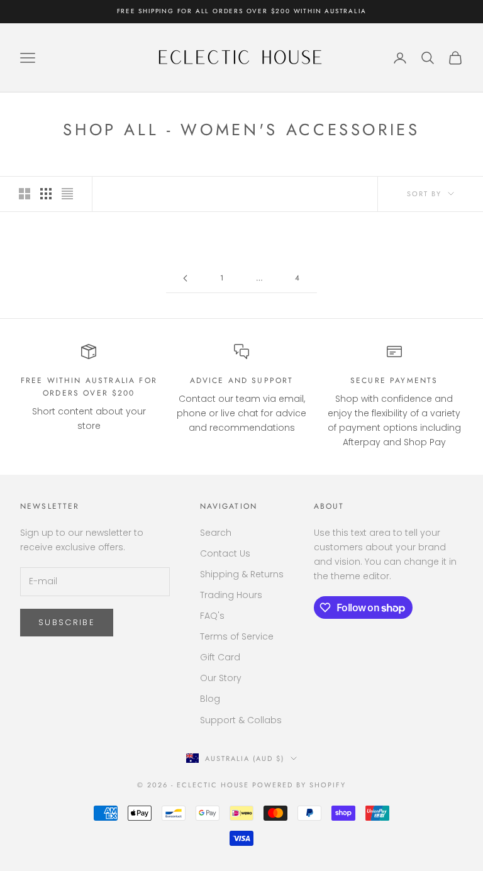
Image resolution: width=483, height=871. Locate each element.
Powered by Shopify (299, 785)
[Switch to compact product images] (67, 194)
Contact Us (225, 553)
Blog (210, 698)
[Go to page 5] (185, 278)
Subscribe (66, 622)
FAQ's (212, 615)
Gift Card (220, 657)
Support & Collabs (241, 720)
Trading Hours (231, 595)
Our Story (221, 678)
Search (215, 532)
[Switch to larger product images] (24, 194)
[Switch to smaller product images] (46, 194)
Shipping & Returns (242, 574)
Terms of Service (237, 636)
